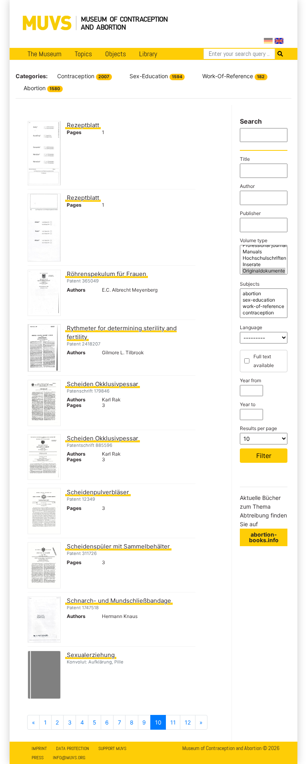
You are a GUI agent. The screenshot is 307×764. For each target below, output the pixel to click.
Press (38, 757)
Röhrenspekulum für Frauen (106, 274)
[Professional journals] (263, 245)
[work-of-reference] (263, 306)
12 (188, 722)
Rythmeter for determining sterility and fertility (122, 332)
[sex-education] (263, 300)
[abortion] (263, 293)
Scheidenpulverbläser (98, 492)
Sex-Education (156, 76)
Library (148, 54)
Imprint (39, 748)
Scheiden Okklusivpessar (102, 384)
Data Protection (72, 748)
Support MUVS (112, 748)
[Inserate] (263, 264)
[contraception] (263, 313)
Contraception (83, 76)
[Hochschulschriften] (263, 258)
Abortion (42, 88)
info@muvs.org (69, 757)
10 (158, 722)
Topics (83, 54)
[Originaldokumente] (263, 271)
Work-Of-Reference (233, 76)
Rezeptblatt (83, 125)
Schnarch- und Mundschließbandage (119, 600)
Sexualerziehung (91, 655)
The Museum (45, 54)
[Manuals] (263, 252)
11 (173, 722)
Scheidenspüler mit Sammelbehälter (118, 546)
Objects (115, 54)
